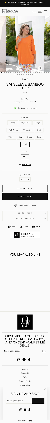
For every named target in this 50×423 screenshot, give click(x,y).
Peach (25, 144)
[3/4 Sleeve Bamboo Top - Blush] (4, 299)
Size (25, 152)
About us (25, 369)
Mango (37, 123)
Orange (13, 123)
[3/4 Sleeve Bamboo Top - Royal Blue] (8, 297)
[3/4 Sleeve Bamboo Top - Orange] (4, 297)
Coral (39, 137)
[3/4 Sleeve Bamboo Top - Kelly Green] (14, 297)
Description (25, 213)
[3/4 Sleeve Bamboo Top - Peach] (11, 302)
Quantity (25, 175)
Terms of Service (25, 381)
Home (24, 79)
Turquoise (27, 130)
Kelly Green (13, 130)
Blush (39, 130)
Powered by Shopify (25, 420)
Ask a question (25, 218)
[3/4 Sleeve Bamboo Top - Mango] (11, 297)
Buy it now (25, 196)
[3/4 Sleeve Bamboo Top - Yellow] (8, 299)
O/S (25, 157)
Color (25, 118)
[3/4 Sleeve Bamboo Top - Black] (14, 299)
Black (29, 137)
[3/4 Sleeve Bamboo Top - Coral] (17, 299)
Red (20, 137)
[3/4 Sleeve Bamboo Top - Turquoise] (17, 297)
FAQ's (25, 377)
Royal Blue (25, 123)
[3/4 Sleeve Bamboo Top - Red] (11, 299)
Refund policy (25, 385)
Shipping (17, 101)
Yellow (11, 137)
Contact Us (25, 373)
